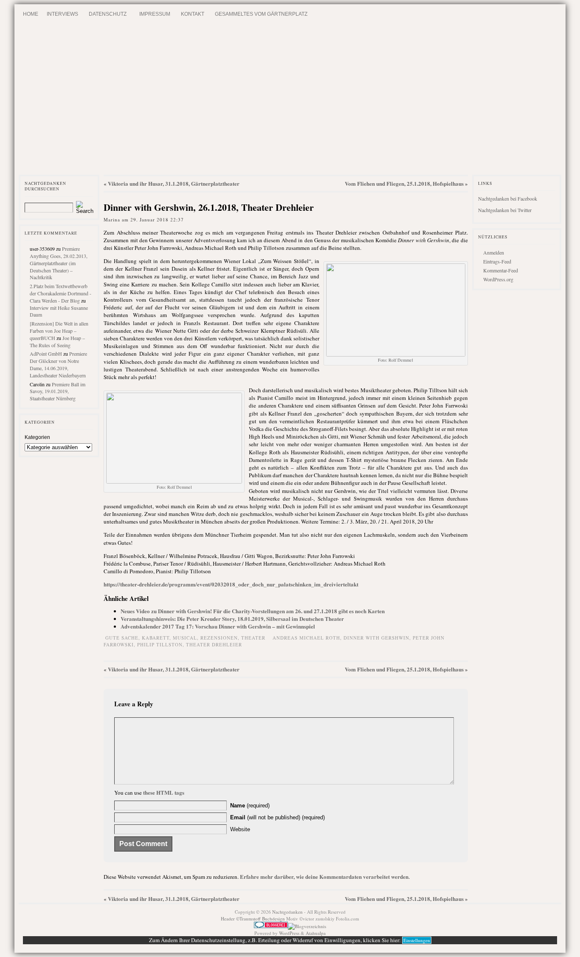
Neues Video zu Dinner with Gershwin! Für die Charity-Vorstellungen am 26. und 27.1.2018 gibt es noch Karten (253, 611)
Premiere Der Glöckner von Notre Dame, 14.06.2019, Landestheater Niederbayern (58, 364)
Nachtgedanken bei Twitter (505, 210)
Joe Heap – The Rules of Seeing (57, 341)
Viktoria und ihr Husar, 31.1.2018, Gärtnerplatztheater (173, 183)
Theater (253, 637)
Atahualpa (316, 933)
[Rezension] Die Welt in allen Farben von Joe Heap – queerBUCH (59, 330)
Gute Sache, (123, 637)
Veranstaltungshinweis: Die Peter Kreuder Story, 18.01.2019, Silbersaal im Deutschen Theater (232, 618)
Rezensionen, (220, 637)
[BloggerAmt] (307, 926)
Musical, (186, 637)
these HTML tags (163, 792)
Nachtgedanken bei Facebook (507, 198)
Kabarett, (157, 637)
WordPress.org (498, 279)
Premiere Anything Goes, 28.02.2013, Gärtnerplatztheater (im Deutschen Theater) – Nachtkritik (58, 262)
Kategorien (37, 437)
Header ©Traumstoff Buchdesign (253, 918)
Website (240, 829)
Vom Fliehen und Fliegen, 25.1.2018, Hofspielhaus (404, 183)
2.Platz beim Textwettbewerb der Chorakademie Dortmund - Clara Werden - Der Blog (60, 293)
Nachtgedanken (287, 912)
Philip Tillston (160, 644)
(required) (250, 805)
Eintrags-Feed (497, 261)
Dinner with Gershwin (376, 637)
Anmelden (493, 252)
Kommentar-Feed (500, 270)
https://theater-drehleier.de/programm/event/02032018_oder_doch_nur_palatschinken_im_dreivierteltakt (231, 584)
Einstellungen (416, 940)
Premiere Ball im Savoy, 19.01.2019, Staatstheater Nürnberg (57, 391)
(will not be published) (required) (277, 817)
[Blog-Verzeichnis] (271, 926)
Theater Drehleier (214, 644)
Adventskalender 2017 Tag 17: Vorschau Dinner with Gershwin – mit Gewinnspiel (218, 626)
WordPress (289, 933)
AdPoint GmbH (46, 353)
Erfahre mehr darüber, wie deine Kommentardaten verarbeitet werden (324, 876)
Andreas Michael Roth (306, 637)
